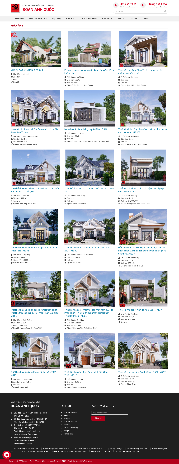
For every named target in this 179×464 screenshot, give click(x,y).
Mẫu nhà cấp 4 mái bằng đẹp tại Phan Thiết (85, 129)
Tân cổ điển (68, 434)
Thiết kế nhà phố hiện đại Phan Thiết (56, 449)
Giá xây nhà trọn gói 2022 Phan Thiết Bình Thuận (69, 451)
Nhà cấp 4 (67, 424)
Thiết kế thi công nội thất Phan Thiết (25, 449)
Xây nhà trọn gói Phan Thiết (100, 451)
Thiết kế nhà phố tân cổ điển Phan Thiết (88, 449)
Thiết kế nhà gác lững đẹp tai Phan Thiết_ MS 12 (142, 372)
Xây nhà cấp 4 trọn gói (114, 449)
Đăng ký (98, 418)
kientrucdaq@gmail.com (129, 7)
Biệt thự (67, 415)
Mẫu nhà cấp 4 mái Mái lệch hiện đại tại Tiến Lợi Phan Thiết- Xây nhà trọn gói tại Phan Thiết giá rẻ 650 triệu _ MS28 (142, 250)
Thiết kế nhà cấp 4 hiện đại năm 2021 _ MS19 (140, 309)
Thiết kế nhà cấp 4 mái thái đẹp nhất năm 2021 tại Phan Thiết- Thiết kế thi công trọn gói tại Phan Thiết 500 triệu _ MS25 (88, 312)
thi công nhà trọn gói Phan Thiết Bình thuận (33, 451)
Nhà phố (67, 418)
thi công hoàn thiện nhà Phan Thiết (127, 451)
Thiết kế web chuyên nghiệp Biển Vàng (77, 461)
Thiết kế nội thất (70, 421)
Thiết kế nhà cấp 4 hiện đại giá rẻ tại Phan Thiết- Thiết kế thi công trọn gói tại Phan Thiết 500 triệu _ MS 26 (35, 312)
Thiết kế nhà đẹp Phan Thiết (137, 449)
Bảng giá (67, 431)
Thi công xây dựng (71, 428)
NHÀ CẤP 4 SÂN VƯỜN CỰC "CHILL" (28, 70)
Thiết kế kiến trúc (70, 412)
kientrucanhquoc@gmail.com (158, 7)
